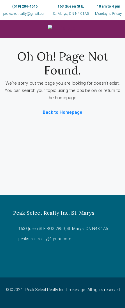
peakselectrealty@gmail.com (25, 14)
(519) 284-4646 (25, 6)
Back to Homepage (62, 112)
